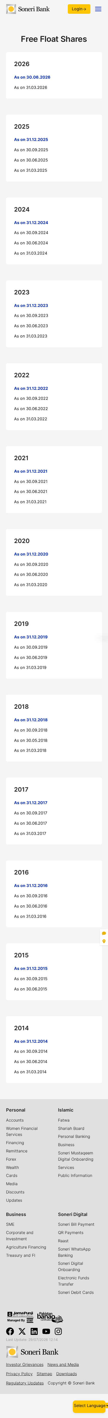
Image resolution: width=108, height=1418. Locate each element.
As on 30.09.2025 (31, 149)
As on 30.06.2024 (31, 242)
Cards (11, 1175)
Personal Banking (74, 1136)
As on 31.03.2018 (30, 750)
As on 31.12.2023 (31, 305)
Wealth (12, 1167)
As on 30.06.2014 (30, 1061)
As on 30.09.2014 (30, 1051)
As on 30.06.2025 (31, 159)
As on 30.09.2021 (30, 481)
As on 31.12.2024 (31, 222)
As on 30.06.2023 (31, 325)
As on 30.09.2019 (30, 647)
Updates (14, 1200)
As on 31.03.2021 (30, 501)
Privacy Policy (19, 1373)
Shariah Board (71, 1128)
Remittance (16, 1150)
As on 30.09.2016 (30, 895)
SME (10, 1224)
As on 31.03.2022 (30, 418)
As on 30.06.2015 (30, 988)
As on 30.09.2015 (30, 978)
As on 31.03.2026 (30, 87)
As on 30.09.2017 (30, 812)
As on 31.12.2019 (31, 636)
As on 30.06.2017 (30, 823)
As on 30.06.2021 (30, 491)
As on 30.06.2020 (31, 574)
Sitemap (44, 1373)
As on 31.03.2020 (30, 584)
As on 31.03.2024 (30, 253)
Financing (15, 1142)
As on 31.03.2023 (30, 335)
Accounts (15, 1120)
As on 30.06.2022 (31, 408)
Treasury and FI (20, 1255)
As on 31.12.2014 (31, 1041)
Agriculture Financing (26, 1247)
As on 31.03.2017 (30, 833)
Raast (63, 1240)
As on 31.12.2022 (31, 388)
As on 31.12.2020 (31, 554)
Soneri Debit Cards (76, 1292)
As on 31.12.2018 (31, 719)
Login (77, 8)
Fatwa (64, 1120)
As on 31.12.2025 (31, 139)
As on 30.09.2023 (31, 315)
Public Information (75, 1175)
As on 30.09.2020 (31, 564)
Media (12, 1183)
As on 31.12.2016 (31, 885)
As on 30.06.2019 (30, 657)
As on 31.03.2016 (30, 916)
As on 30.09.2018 (30, 730)
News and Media (63, 1364)
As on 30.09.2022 (31, 398)
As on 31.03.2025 (30, 170)
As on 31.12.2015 (30, 968)
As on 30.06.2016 (30, 906)
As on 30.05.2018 (30, 740)
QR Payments (70, 1232)
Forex (11, 1159)
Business (66, 1144)
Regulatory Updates (25, 1382)
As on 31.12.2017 (30, 802)
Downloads (66, 1373)
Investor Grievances (24, 1364)
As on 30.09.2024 (31, 232)
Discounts (15, 1191)
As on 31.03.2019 (30, 667)
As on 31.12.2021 (30, 471)
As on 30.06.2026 (32, 77)
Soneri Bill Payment (76, 1224)
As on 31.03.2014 (30, 1071)
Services (66, 1167)
